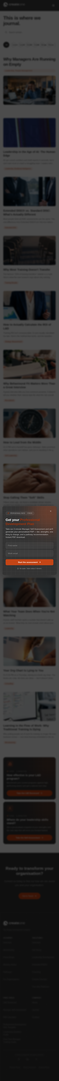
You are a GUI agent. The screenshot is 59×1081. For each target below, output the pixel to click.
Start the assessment (28, 562)
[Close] (51, 511)
